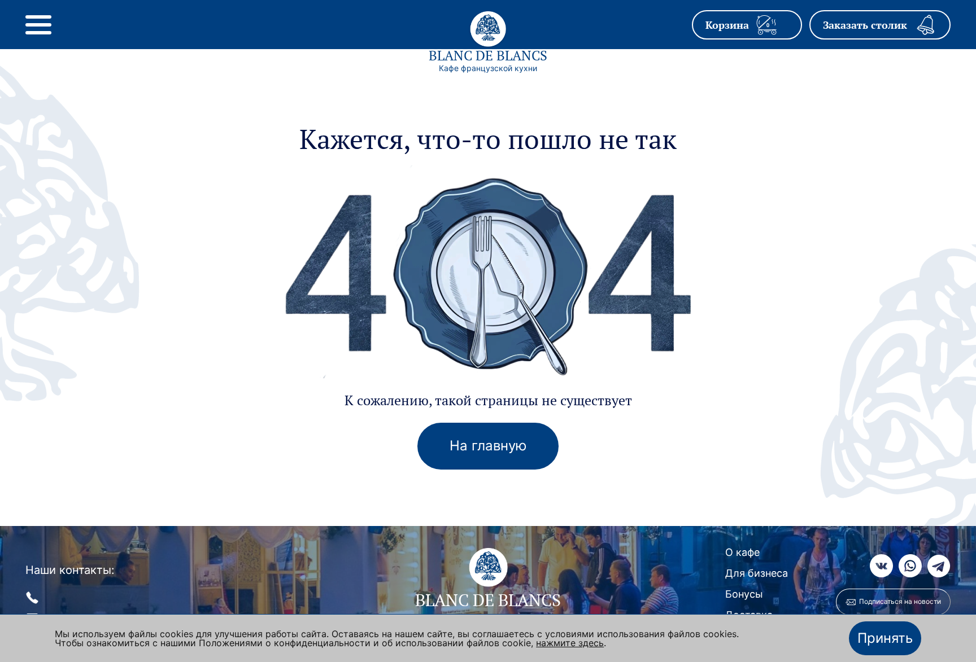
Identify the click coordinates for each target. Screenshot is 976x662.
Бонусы (744, 594)
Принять (885, 638)
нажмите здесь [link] (570, 642)
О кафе (742, 552)
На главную (488, 445)
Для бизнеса (756, 573)
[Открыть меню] (38, 24)
